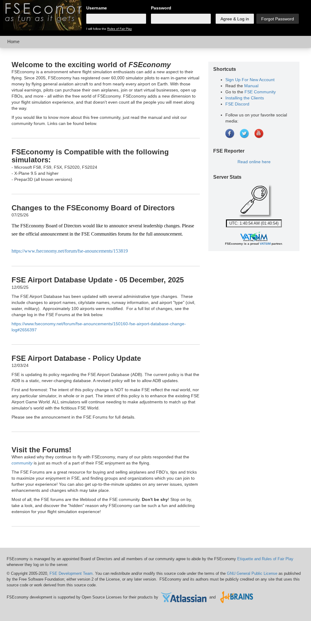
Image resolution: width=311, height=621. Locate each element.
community (22, 463)
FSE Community (260, 91)
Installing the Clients (244, 97)
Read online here (254, 161)
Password (161, 7)
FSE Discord (237, 104)
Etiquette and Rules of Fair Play (265, 559)
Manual (251, 85)
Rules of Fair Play (119, 28)
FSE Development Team (71, 573)
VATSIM (265, 243)
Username (96, 7)
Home (13, 41)
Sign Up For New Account (250, 79)
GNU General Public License (252, 573)
